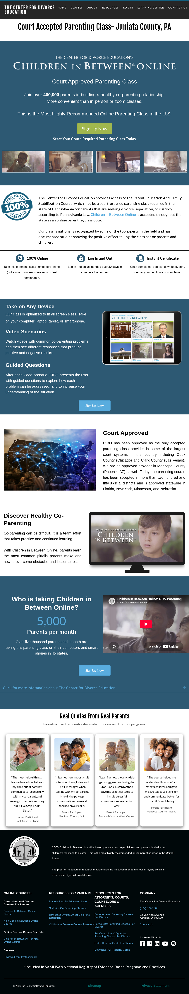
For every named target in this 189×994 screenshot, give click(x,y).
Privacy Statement (155, 986)
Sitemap (94, 986)
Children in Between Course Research (71, 924)
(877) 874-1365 (149, 908)
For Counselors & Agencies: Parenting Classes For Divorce (112, 935)
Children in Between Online (113, 214)
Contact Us (146, 924)
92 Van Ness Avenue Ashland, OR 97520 (152, 916)
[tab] (94, 687)
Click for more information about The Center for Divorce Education (59, 687)
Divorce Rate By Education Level (68, 901)
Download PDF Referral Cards (112, 949)
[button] (94, 128)
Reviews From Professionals (20, 956)
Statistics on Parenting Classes (67, 908)
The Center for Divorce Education (29, 10)
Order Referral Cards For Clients (113, 943)
